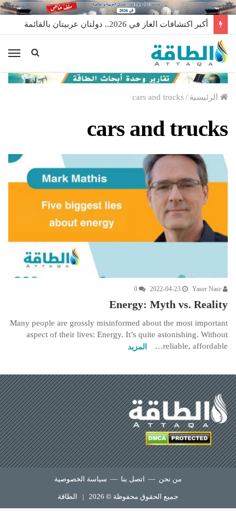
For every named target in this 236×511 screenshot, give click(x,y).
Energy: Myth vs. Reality (168, 304)
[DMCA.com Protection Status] (178, 439)
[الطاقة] (189, 53)
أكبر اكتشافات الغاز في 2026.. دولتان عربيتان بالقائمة (116, 24)
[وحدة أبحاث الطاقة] (118, 77)
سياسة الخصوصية (80, 479)
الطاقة (67, 496)
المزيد (137, 347)
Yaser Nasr (207, 289)
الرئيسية (204, 97)
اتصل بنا (133, 479)
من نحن (170, 479)
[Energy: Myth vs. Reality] (118, 216)
